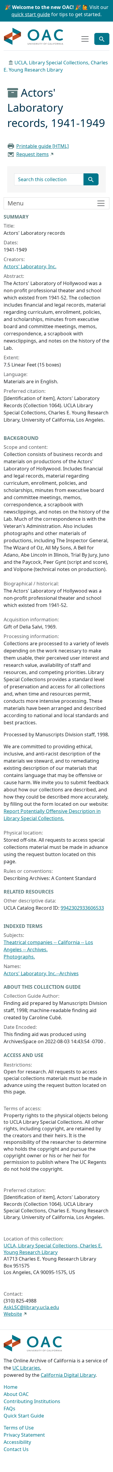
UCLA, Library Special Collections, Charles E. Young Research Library (53, 1249)
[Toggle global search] (101, 39)
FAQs (9, 1408)
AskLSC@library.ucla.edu (31, 1307)
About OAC (16, 1394)
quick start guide (30, 14)
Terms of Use (19, 1427)
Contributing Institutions (32, 1401)
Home (10, 1387)
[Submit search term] (91, 179)
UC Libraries (26, 1368)
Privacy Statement (24, 1435)
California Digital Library (68, 1375)
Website (13, 1314)
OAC (34, 37)
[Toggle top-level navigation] (85, 39)
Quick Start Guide (24, 1415)
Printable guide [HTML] (42, 146)
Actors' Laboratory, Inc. (30, 266)
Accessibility (17, 1442)
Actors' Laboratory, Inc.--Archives (41, 973)
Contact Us (16, 1449)
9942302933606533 (82, 908)
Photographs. (19, 956)
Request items (32, 154)
